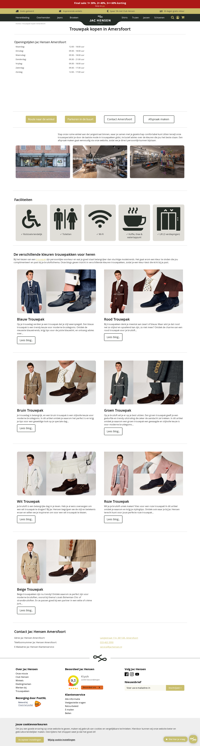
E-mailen (69, 709)
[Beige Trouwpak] (56, 582)
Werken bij (21, 687)
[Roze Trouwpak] (143, 494)
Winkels (20, 680)
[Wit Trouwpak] (56, 494)
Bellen (68, 713)
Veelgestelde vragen (75, 702)
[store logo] (100, 20)
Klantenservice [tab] (75, 694)
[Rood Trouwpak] (143, 312)
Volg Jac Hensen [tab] (135, 669)
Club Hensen (22, 676)
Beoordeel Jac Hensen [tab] (79, 669)
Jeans (60, 17)
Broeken (74, 17)
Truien (135, 17)
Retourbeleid (71, 706)
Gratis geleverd (27, 11)
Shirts (125, 17)
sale (103, 6)
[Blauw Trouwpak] (56, 312)
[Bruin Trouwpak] (56, 403)
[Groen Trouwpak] (143, 403)
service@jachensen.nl (111, 646)
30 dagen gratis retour (174, 11)
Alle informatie (72, 699)
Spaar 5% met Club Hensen (122, 11)
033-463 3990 (106, 642)
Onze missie (22, 673)
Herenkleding (22, 17)
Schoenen (159, 17)
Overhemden (43, 17)
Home (18, 23)
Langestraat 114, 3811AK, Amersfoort (119, 637)
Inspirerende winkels (72, 11)
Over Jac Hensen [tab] (27, 669)
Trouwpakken (22, 691)
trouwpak (41, 259)
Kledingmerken (23, 684)
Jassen (146, 17)
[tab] (154, 682)
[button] (177, 17)
